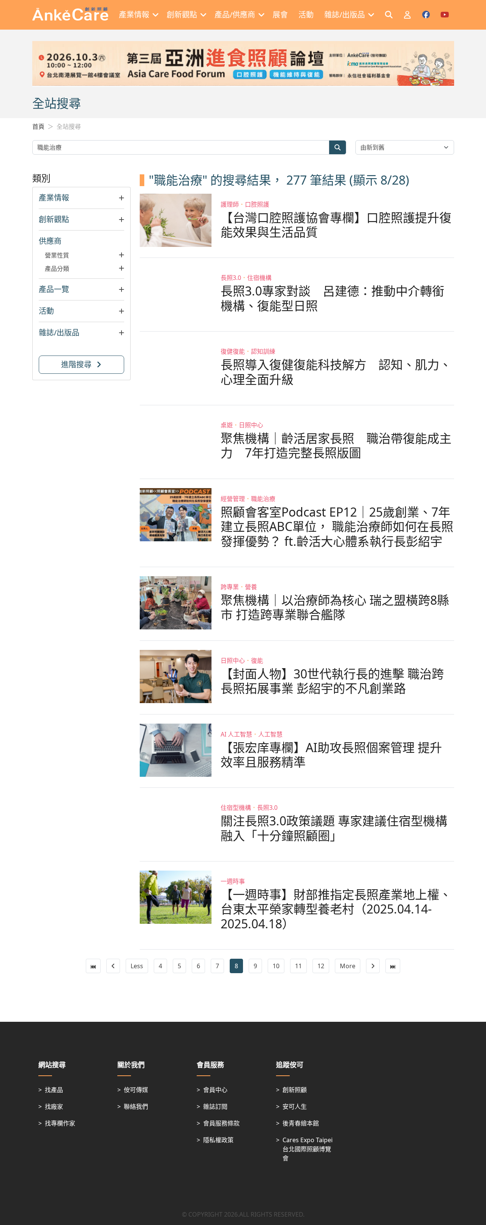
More (347, 966)
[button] (82, 197)
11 (298, 966)
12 (320, 966)
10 (276, 966)
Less (137, 966)
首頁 (38, 126)
